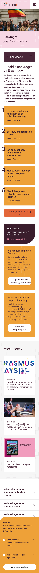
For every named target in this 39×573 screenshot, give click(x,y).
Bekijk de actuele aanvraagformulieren (21, 281)
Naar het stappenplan (19, 328)
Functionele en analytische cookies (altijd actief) (17, 542)
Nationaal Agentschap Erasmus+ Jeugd (14, 505)
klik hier (14, 528)
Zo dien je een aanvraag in (19, 213)
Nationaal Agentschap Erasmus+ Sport (14, 516)
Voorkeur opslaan (20, 567)
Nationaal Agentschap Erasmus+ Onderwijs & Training (14, 492)
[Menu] (34, 4)
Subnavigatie (15, 57)
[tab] (19, 115)
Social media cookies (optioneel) (15, 556)
